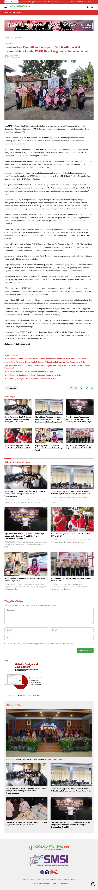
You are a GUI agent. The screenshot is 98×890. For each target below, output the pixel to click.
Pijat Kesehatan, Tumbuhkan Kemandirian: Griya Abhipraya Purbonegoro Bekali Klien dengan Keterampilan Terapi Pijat (47, 367)
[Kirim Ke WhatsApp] (92, 388)
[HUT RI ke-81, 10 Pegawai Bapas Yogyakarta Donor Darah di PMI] (80, 435)
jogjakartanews (14, 56)
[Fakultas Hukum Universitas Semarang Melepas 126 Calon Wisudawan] (49, 733)
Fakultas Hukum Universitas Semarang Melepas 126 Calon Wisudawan (34, 759)
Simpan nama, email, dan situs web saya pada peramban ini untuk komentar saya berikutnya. (40, 644)
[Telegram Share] (86, 388)
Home (25, 880)
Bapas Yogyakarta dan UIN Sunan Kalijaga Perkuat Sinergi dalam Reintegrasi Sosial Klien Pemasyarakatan (46, 358)
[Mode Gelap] (87, 7)
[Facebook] (42, 872)
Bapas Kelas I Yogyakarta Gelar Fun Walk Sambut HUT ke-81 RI (29, 371)
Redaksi (66, 880)
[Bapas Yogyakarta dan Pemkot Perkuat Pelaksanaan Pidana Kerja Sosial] (49, 435)
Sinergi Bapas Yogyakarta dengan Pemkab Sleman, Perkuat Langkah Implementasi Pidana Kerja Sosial (44, 362)
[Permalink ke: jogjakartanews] (6, 56)
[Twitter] (47, 872)
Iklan (73, 880)
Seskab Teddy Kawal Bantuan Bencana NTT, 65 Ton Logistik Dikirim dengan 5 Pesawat (58, 2)
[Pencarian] (92, 7)
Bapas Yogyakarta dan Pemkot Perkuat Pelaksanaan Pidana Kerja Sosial (32, 375)
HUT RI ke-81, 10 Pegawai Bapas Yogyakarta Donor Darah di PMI (30, 379)
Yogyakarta (8, 43)
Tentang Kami (35, 880)
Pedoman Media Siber (52, 880)
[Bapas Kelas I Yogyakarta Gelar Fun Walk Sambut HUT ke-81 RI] (18, 435)
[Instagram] (52, 872)
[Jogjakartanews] (20, 7)
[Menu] (6, 7)
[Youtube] (56, 872)
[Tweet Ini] (76, 388)
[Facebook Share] (71, 388)
